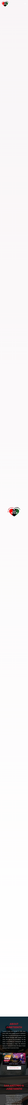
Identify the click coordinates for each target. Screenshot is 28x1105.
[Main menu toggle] (25, 3)
